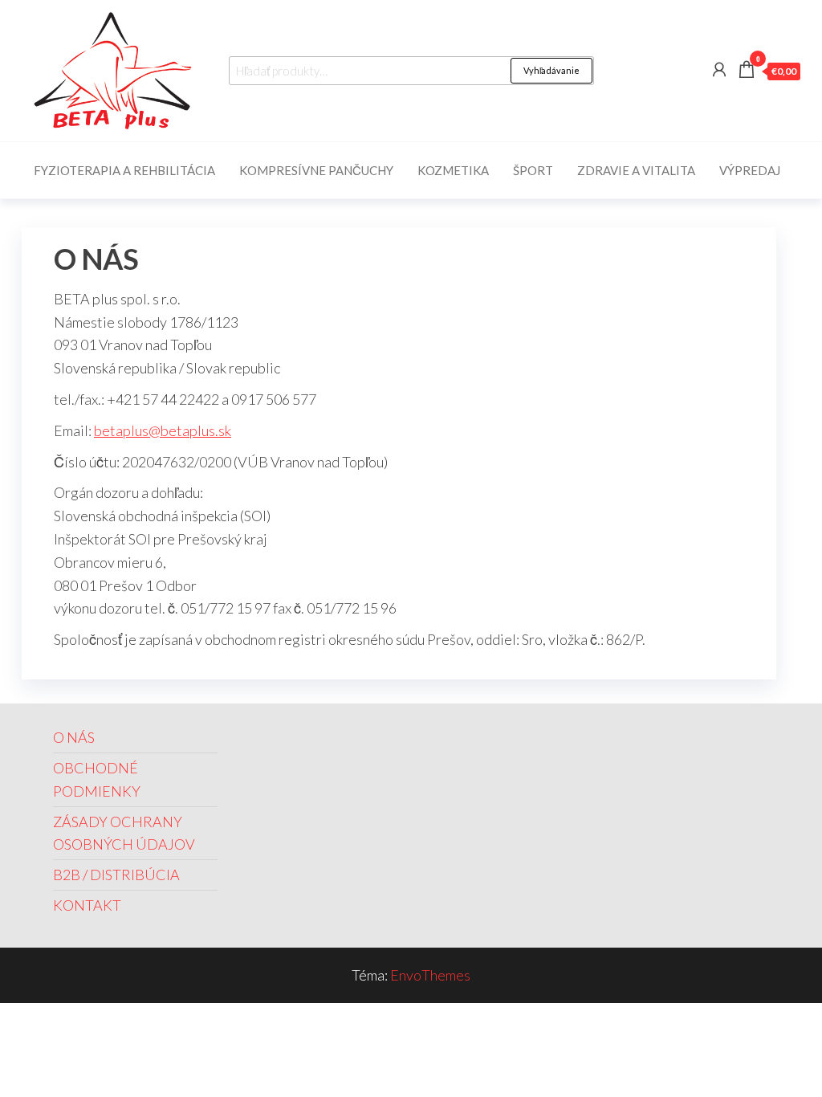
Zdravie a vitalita (636, 170)
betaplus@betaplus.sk (162, 430)
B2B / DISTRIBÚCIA (116, 874)
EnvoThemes (430, 975)
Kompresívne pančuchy (316, 170)
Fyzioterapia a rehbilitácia (124, 170)
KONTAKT (87, 905)
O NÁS (74, 737)
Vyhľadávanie (551, 70)
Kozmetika (453, 170)
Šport (533, 170)
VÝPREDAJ (749, 170)
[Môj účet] (719, 69)
